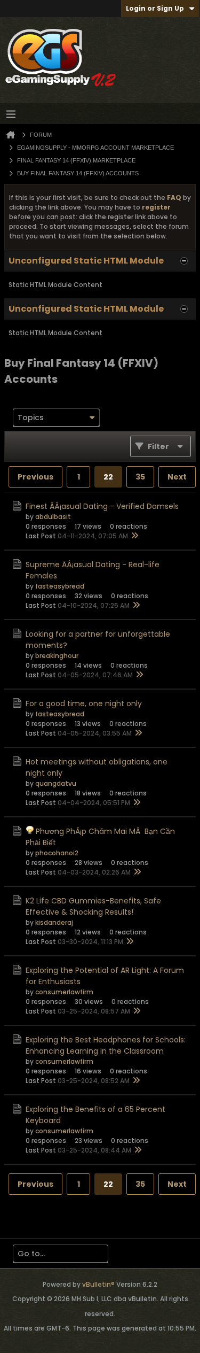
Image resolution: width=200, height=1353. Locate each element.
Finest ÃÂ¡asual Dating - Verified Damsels (102, 506)
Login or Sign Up (155, 8)
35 (140, 476)
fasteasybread (59, 586)
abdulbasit (53, 516)
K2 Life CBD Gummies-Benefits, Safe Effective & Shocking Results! (93, 906)
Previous (35, 476)
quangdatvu (55, 783)
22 (108, 476)
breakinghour (56, 655)
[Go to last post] (134, 536)
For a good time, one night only (84, 703)
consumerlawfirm (64, 991)
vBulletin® (98, 1284)
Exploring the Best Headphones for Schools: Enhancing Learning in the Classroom (106, 1045)
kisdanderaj (54, 922)
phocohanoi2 (56, 852)
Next (177, 476)
